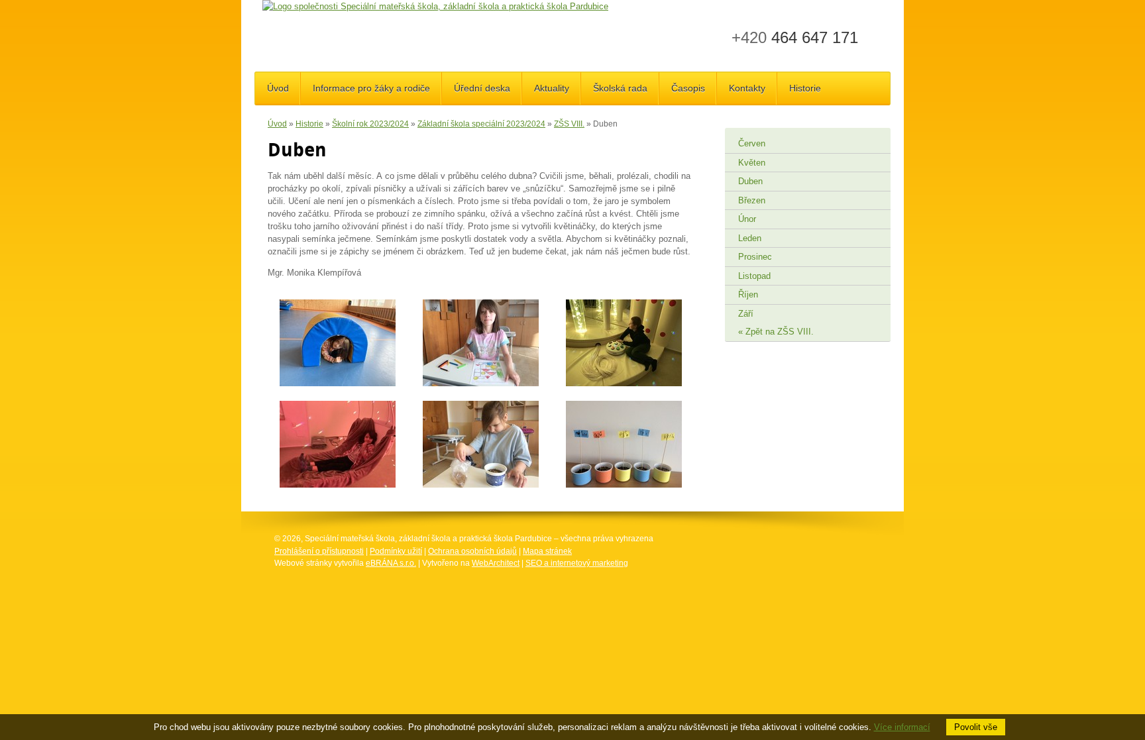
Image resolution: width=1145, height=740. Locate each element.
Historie (309, 124)
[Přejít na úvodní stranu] (435, 6)
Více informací (902, 727)
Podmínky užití (396, 551)
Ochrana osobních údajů (472, 551)
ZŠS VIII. (569, 124)
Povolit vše (975, 727)
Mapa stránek (547, 551)
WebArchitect (495, 563)
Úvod (277, 124)
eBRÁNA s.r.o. (391, 563)
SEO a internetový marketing (576, 563)
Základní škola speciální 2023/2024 (481, 124)
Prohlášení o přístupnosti (319, 551)
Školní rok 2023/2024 (370, 124)
